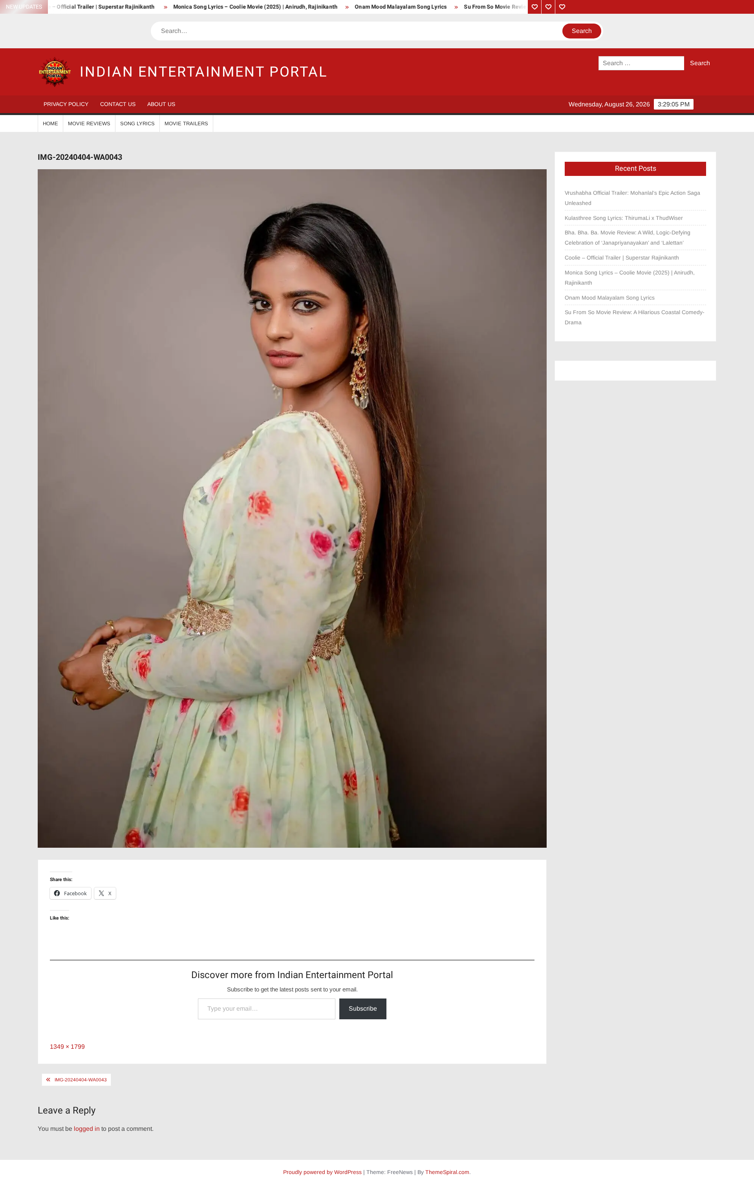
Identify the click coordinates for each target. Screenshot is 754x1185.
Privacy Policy (66, 104)
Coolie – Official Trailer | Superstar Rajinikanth (623, 257)
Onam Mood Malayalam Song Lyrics (337, 7)
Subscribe (363, 1008)
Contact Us (117, 104)
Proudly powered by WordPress (322, 1172)
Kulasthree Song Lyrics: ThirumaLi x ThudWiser (624, 218)
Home (50, 123)
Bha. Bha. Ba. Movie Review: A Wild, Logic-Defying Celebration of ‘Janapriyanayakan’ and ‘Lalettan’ (627, 237)
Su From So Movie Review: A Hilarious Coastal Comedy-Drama (480, 7)
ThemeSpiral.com (447, 1172)
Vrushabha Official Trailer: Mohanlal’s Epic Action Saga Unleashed (632, 198)
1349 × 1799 (67, 1046)
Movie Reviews (89, 123)
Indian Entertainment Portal (204, 72)
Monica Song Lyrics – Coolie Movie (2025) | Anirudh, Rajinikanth (192, 7)
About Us (161, 104)
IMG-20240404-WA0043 (81, 1080)
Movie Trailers (186, 123)
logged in (87, 1128)
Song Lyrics (137, 123)
